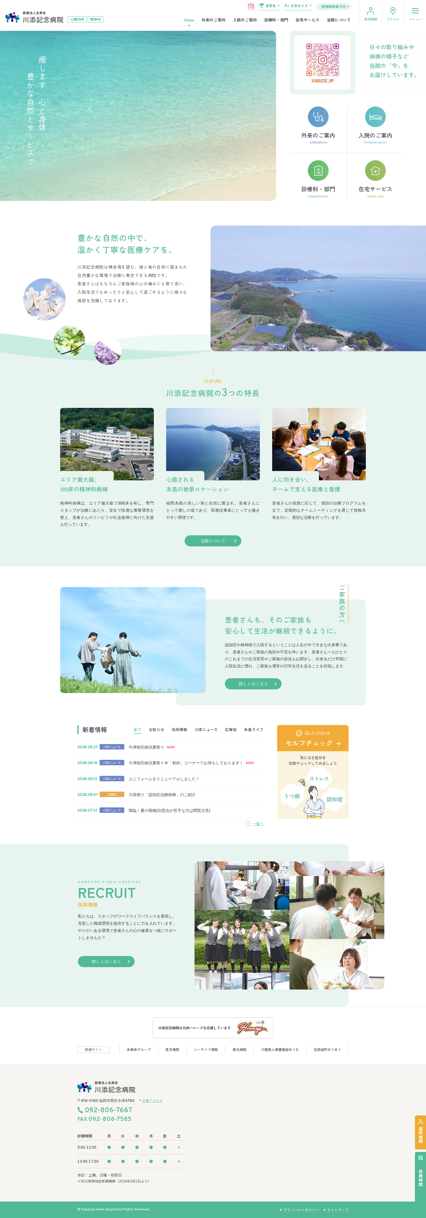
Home (189, 20)
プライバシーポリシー (301, 1210)
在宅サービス (308, 20)
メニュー (415, 19)
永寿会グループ (139, 1049)
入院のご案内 (245, 20)
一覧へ (258, 823)
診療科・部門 (276, 20)
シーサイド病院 (206, 1049)
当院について (339, 20)
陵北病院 (240, 1049)
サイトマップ (338, 1210)
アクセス (393, 19)
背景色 (271, 5)
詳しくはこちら (253, 683)
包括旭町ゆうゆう (327, 1049)
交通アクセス (152, 1100)
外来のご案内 (214, 20)
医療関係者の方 (333, 6)
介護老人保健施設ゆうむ (280, 1049)
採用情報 (370, 19)
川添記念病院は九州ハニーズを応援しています (194, 1027)
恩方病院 (172, 1049)
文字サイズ (299, 5)
